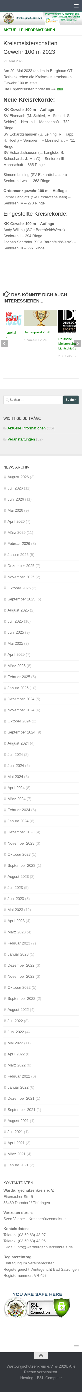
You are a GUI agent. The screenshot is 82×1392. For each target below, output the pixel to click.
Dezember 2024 (21, 699)
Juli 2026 (15, 488)
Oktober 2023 (19, 854)
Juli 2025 (15, 621)
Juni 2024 (16, 766)
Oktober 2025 (19, 588)
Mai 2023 (15, 910)
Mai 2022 (15, 1043)
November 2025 (21, 577)
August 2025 (18, 610)
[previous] (4, 343)
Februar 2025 (19, 677)
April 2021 (16, 1143)
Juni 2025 (16, 632)
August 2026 (18, 477)
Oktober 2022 (19, 987)
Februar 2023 (19, 943)
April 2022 (16, 1054)
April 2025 (16, 654)
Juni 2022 (16, 1032)
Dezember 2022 (21, 965)
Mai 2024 (15, 777)
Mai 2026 (15, 510)
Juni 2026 (16, 499)
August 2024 (18, 743)
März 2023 (17, 932)
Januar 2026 (18, 555)
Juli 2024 (15, 754)
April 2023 (16, 921)
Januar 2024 (18, 821)
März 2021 (17, 1154)
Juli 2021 (15, 1132)
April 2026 (16, 521)
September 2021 (21, 1110)
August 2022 (18, 1010)
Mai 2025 (15, 643)
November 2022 (21, 976)
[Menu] (76, 5)
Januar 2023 (18, 954)
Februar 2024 (19, 810)
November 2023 (21, 843)
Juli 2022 (15, 1021)
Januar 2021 (18, 1165)
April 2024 (16, 788)
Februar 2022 (19, 1076)
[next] (77, 343)
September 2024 (21, 732)
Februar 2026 (19, 543)
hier (60, 89)
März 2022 (17, 1065)
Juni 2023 (16, 899)
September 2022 (21, 998)
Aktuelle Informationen (29, 30)
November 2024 (21, 710)
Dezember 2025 (21, 566)
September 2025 (21, 599)
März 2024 (17, 799)
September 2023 (21, 865)
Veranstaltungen (21, 439)
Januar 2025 (18, 688)
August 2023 (18, 876)
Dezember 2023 (21, 832)
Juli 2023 (15, 888)
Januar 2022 (18, 1087)
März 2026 (17, 532)
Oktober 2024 (19, 721)
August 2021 (18, 1121)
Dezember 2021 (21, 1098)
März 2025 (17, 666)
